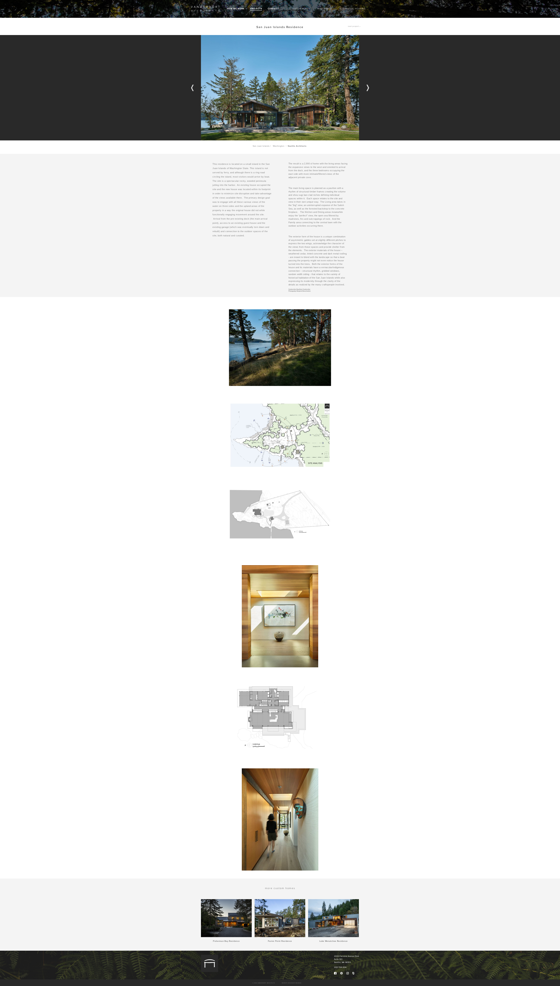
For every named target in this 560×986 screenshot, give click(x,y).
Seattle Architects (297, 146)
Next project (353, 26)
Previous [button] (192, 88)
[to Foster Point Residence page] (280, 918)
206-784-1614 (340, 967)
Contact (273, 8)
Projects (256, 8)
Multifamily (324, 8)
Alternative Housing (352, 8)
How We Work (235, 8)
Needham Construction (303, 289)
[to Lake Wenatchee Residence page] (333, 918)
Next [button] (368, 88)
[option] (280, 87)
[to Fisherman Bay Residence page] (226, 918)
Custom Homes (301, 8)
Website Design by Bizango (291, 983)
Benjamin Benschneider (304, 291)
